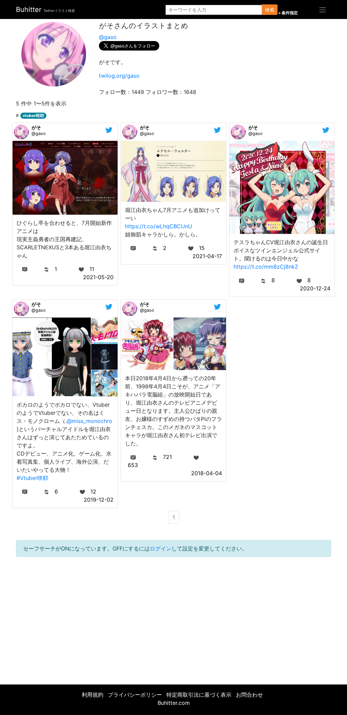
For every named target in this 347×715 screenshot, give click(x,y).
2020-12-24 (315, 288)
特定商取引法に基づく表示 (198, 694)
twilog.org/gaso (119, 75)
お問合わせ (249, 694)
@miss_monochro (89, 421)
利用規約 (92, 694)
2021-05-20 (98, 277)
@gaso (108, 37)
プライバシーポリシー (135, 694)
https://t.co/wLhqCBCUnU (158, 226)
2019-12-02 (99, 499)
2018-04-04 (206, 473)
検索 (269, 10)
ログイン (160, 548)
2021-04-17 (207, 256)
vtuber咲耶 (33, 115)
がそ (36, 127)
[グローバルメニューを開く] (322, 9)
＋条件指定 (288, 13)
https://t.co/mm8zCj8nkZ (265, 266)
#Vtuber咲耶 (32, 478)
